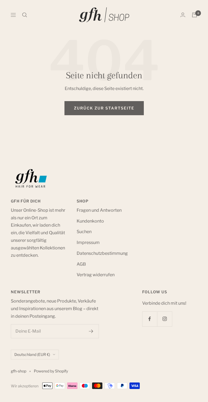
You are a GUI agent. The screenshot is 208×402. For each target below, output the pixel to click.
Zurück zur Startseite (104, 108)
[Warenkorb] (194, 14)
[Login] (182, 14)
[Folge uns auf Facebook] (149, 318)
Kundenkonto (90, 221)
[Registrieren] (91, 331)
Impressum (88, 242)
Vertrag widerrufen (96, 274)
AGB (81, 264)
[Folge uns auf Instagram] (164, 318)
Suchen (84, 231)
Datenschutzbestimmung (102, 253)
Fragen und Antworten (99, 210)
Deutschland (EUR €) (32, 354)
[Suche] (24, 14)
